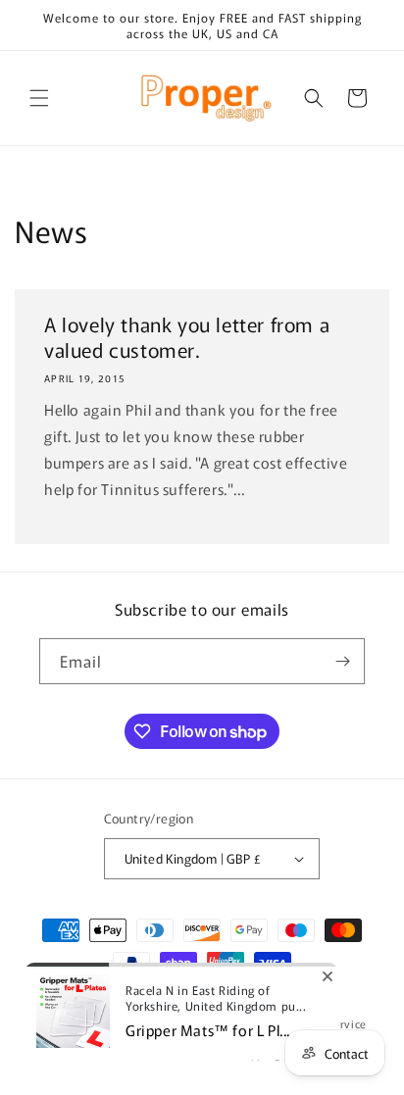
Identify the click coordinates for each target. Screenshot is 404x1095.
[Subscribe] (342, 661)
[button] (39, 98)
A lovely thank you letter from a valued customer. (186, 337)
